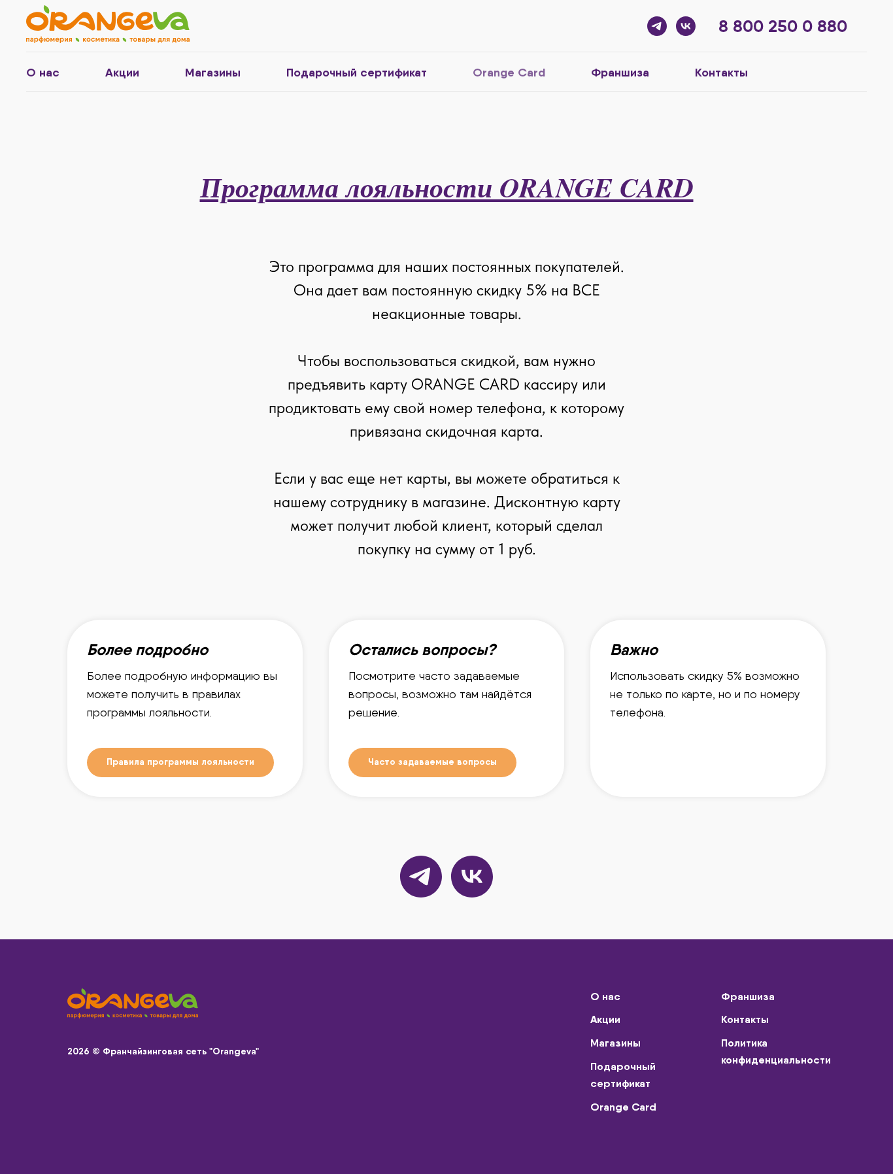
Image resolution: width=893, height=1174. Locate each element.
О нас (42, 72)
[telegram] (657, 26)
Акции (122, 72)
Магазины (213, 72)
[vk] (686, 26)
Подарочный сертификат (356, 72)
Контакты (721, 72)
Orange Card (509, 72)
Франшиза (620, 72)
